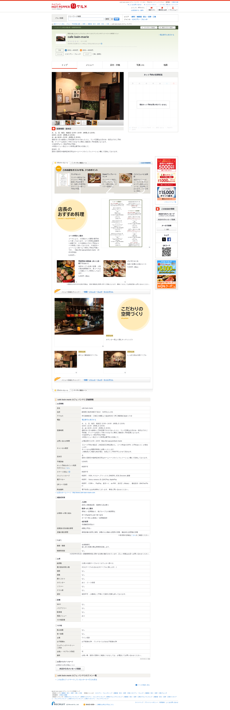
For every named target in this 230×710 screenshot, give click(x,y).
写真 (140, 65)
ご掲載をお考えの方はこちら (105, 704)
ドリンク (92, 292)
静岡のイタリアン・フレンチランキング (93, 697)
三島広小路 (175, 2)
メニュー (90, 65)
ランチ (99, 292)
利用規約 (162, 702)
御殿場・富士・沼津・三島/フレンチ (156, 693)
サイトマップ (139, 702)
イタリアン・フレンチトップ (103, 693)
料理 (85, 292)
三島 (107, 24)
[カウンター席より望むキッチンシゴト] (79, 322)
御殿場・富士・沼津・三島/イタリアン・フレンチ (129, 693)
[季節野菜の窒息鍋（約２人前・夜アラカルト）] (66, 271)
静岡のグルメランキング (72, 697)
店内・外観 (115, 65)
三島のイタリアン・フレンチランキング (96, 698)
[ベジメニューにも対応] (125, 179)
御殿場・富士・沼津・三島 (146, 17)
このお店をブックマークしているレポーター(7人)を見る (77, 679)
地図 (166, 65)
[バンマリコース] (114, 271)
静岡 (133, 17)
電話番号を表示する (167, 35)
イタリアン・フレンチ (140, 19)
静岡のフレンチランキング (115, 697)
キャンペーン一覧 (170, 202)
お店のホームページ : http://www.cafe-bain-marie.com (76, 492)
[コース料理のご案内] (125, 223)
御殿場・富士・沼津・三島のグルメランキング (138, 697)
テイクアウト (108, 292)
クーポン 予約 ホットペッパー (169, 4)
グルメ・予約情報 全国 (73, 24)
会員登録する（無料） (138, 10)
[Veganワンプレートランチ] (94, 179)
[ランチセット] (63, 179)
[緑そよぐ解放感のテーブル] (66, 362)
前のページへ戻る (59, 24)
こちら (67, 468)
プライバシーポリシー (151, 702)
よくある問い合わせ (135, 4)
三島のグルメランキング (75, 698)
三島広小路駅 (63, 695)
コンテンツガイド (151, 4)
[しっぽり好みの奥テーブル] (114, 362)
